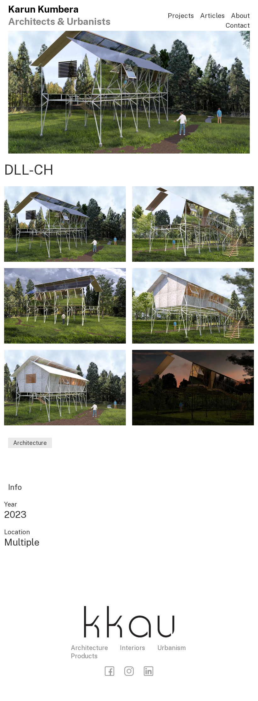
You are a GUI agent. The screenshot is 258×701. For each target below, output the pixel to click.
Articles (212, 16)
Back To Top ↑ (217, 571)
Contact (238, 25)
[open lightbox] (65, 224)
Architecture (30, 443)
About (240, 16)
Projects (181, 16)
